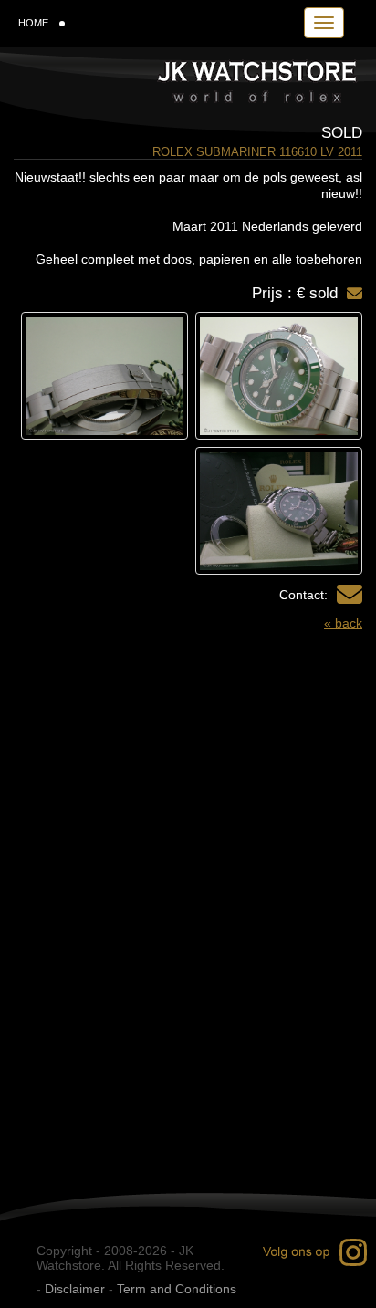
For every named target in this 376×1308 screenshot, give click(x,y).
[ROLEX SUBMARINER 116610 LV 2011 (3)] (278, 511)
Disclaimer (75, 1289)
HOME (33, 22)
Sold (341, 132)
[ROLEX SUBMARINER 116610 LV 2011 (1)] (278, 376)
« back (343, 623)
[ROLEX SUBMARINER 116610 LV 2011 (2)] (104, 376)
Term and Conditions (176, 1289)
